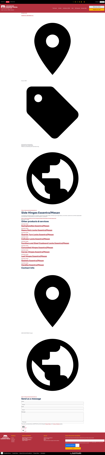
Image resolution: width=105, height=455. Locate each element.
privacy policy (94, 442)
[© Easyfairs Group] (7, 453)
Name (22, 401)
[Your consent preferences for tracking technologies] (2, 453)
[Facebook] (75, 2)
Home (12, 437)
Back (24, 431)
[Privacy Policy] (35, 453)
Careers (12, 441)
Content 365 (84, 8)
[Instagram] (77, 2)
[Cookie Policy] (14, 453)
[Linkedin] (79, 2)
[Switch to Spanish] (84, 2)
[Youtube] (81, 2)
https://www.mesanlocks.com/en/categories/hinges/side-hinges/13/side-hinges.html (38, 218)
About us (13, 439)
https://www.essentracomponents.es (29, 210)
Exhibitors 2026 (66, 8)
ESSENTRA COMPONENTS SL (27, 15)
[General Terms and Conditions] (25, 453)
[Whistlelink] (42, 453)
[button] (3, 2)
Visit (72, 8)
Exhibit (59, 8)
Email (22, 406)
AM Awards (77, 8)
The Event (55, 8)
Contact (13, 440)
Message (23, 411)
